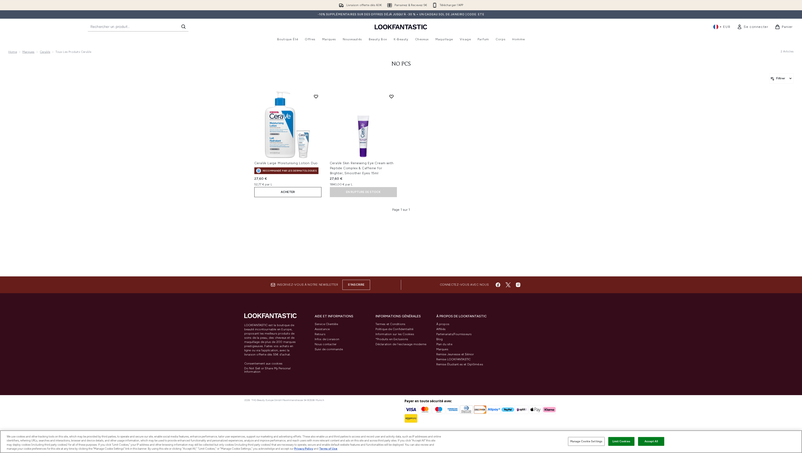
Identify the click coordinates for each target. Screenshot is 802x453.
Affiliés (441, 329)
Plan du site (444, 344)
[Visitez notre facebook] (498, 285)
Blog (439, 339)
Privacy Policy (303, 448)
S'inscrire (356, 284)
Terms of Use (328, 448)
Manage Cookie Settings (586, 441)
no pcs (401, 64)
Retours (320, 334)
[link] (752, 27)
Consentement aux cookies (263, 363)
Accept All (651, 441)
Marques (28, 52)
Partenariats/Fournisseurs (454, 334)
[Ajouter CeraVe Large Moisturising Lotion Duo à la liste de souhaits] (316, 96)
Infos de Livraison (327, 339)
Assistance (322, 329)
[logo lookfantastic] (401, 26)
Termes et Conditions (391, 324)
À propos (443, 324)
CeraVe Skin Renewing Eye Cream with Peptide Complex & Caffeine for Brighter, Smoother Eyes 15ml (362, 168)
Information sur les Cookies (395, 334)
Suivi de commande (329, 349)
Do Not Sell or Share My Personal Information (267, 370)
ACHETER (288, 192)
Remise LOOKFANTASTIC (453, 359)
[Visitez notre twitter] (508, 285)
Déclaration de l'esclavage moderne (401, 344)
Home (12, 52)
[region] (401, 441)
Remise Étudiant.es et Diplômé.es (459, 364)
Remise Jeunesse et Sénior (455, 354)
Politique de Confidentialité (394, 329)
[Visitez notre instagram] (518, 285)
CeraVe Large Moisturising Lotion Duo (286, 163)
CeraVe (45, 52)
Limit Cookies (621, 441)
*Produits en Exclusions (392, 339)
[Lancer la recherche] (183, 26)
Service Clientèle (326, 324)
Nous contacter (326, 344)
